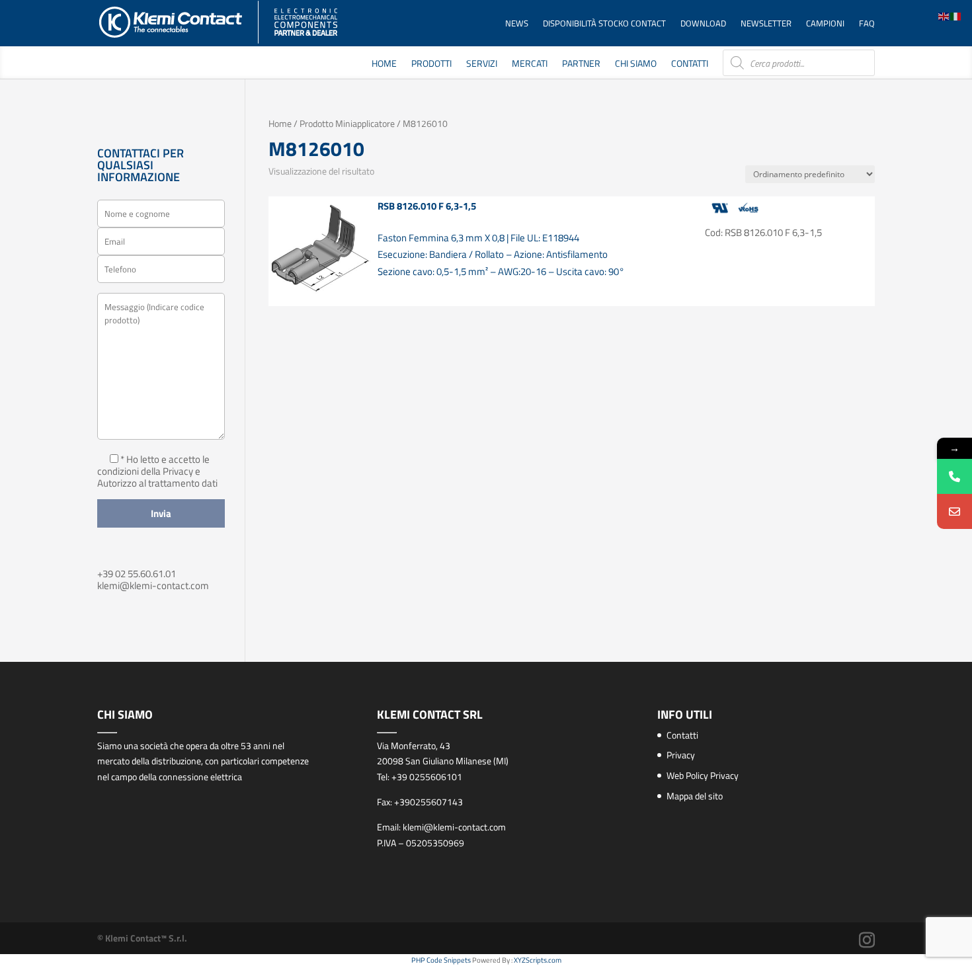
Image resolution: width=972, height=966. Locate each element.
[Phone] (954, 476)
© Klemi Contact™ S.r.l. (142, 938)
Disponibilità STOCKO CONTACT (604, 24)
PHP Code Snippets (441, 960)
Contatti (689, 64)
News (516, 24)
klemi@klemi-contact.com (153, 585)
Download (703, 24)
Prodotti (431, 64)
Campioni (825, 24)
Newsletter (766, 24)
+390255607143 (428, 802)
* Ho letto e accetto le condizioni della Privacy (153, 465)
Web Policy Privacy (703, 775)
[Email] (954, 511)
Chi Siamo (636, 64)
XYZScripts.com (537, 960)
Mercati (529, 64)
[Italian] (956, 15)
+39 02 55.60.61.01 (136, 573)
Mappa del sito (695, 796)
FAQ (867, 24)
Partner (581, 64)
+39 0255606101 (426, 777)
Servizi (481, 64)
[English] (944, 15)
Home (384, 64)
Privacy (681, 755)
